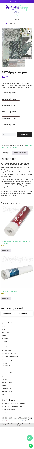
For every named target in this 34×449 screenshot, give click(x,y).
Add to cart (24, 134)
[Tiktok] (23, 1)
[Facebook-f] (11, 1)
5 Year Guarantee (6, 388)
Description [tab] (6, 153)
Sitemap (4, 412)
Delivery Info (5, 335)
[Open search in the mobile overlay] (17, 15)
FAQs (3, 329)
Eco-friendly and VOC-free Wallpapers (12, 406)
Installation (5, 379)
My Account (5, 338)
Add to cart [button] (5, 250)
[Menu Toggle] (17, 19)
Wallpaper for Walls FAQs (8, 409)
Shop (7, 24)
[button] (29, 31)
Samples (15, 147)
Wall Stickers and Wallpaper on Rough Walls (13, 403)
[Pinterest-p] (19, 1)
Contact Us (5, 341)
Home (2, 24)
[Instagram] (15, 1)
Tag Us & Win (5, 332)
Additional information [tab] (19, 153)
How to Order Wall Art (7, 382)
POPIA (3, 394)
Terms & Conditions (7, 391)
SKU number (9, 92)
